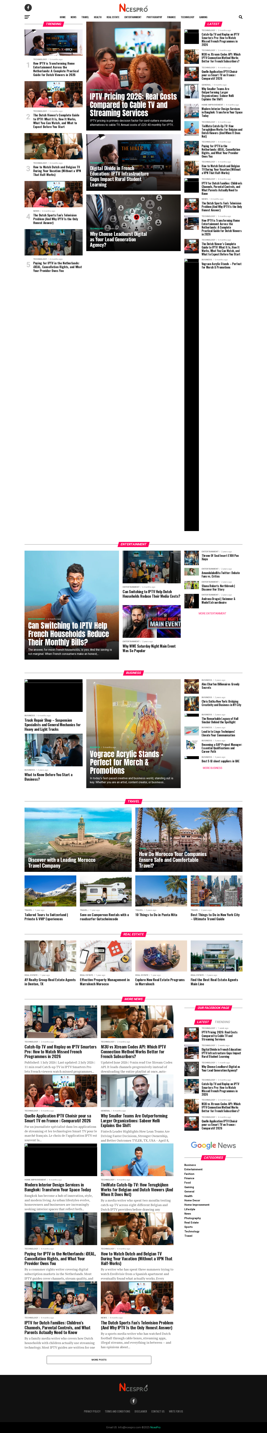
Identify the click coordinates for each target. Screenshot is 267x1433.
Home (63, 17)
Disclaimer (141, 1411)
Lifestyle (189, 1209)
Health (98, 17)
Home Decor (192, 1200)
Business (190, 1165)
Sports (188, 1227)
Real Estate (113, 17)
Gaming (203, 17)
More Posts (99, 1359)
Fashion (189, 1174)
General (189, 1191)
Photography (154, 17)
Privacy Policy (92, 1411)
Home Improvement (196, 1204)
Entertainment (132, 17)
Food (187, 1182)
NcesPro (155, 1427)
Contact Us (158, 1411)
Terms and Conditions (117, 1411)
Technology (187, 17)
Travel (85, 17)
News (73, 17)
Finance (171, 17)
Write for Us (176, 1411)
